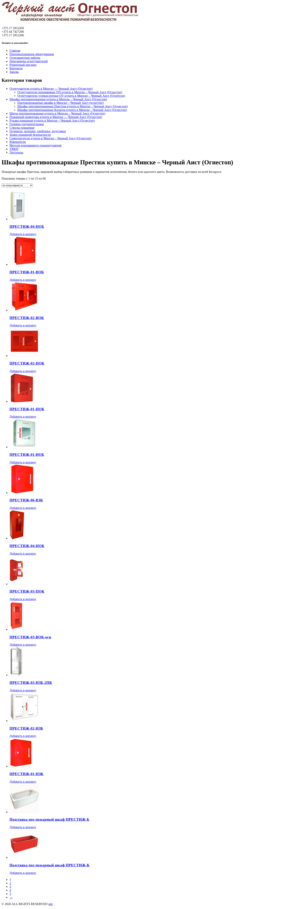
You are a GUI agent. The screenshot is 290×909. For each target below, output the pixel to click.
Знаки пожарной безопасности (30, 134)
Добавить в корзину (22, 234)
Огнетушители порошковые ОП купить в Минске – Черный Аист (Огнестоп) (69, 92)
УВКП (13, 149)
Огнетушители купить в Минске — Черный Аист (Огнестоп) (51, 88)
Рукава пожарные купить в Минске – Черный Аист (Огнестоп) (52, 120)
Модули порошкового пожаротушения (35, 145)
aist (50, 904)
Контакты (16, 68)
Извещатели (17, 141)
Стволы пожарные (22, 127)
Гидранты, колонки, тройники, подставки (37, 131)
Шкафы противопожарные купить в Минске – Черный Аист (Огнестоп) (58, 99)
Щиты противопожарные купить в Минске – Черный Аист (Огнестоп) (57, 113)
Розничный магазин (22, 64)
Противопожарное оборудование (31, 54)
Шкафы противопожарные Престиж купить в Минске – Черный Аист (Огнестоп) (72, 106)
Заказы (14, 72)
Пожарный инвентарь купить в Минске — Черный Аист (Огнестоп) (55, 117)
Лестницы (16, 152)
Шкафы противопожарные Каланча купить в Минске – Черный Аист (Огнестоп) (72, 110)
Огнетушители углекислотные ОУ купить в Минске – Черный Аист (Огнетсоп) (71, 95)
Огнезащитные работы (24, 57)
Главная (14, 50)
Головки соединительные (26, 124)
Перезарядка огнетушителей (28, 61)
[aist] (70, 22)
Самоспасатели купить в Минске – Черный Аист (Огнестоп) (50, 138)
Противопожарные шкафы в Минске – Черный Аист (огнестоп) (60, 102)
